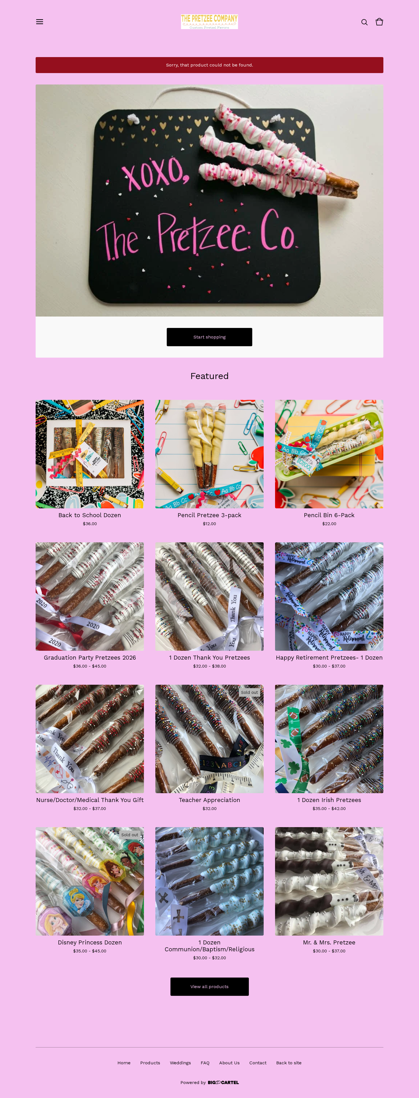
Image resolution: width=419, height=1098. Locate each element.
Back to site (289, 1062)
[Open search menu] (364, 22)
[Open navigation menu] (39, 22)
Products (150, 1062)
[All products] (209, 200)
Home (124, 1062)
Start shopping (210, 337)
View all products (209, 986)
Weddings (180, 1062)
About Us (229, 1062)
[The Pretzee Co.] (209, 21)
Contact (258, 1062)
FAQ (205, 1062)
